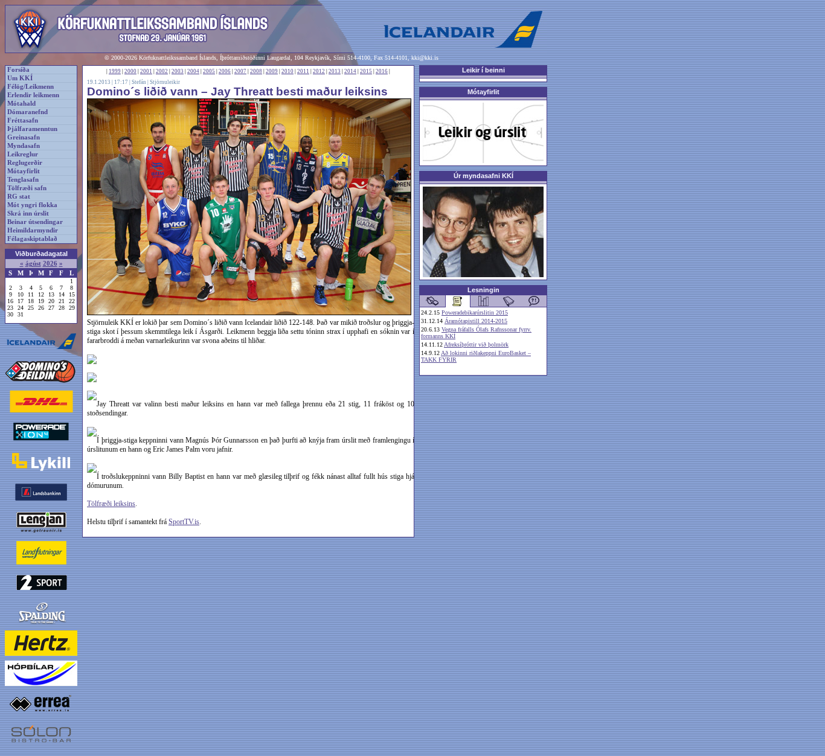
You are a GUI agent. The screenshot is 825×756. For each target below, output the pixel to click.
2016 (382, 71)
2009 (272, 71)
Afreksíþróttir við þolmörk (476, 344)
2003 (178, 71)
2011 (303, 71)
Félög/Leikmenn (30, 86)
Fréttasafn (22, 120)
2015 (366, 71)
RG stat (18, 196)
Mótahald (21, 103)
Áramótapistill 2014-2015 (476, 321)
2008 (256, 71)
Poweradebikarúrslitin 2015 (474, 312)
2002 (162, 71)
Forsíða (18, 69)
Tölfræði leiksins (111, 503)
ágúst (33, 263)
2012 (319, 71)
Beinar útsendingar (35, 222)
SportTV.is (184, 521)
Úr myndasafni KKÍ (483, 175)
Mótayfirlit (23, 171)
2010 (287, 71)
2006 (225, 71)
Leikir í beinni (483, 70)
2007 (240, 71)
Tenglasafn (23, 179)
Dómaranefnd (27, 112)
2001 (146, 71)
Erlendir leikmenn (33, 95)
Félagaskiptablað (32, 238)
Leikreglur (22, 154)
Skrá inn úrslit (28, 213)
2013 (335, 71)
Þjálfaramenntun (32, 129)
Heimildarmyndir (32, 230)
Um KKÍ (20, 78)
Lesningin (483, 289)
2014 (350, 71)
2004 (193, 71)
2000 (130, 71)
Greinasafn (23, 137)
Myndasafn (23, 146)
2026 (50, 263)
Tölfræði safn (27, 188)
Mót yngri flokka (32, 205)
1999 (115, 71)
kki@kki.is (424, 57)
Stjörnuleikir (165, 82)
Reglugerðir (24, 162)
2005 (209, 71)
